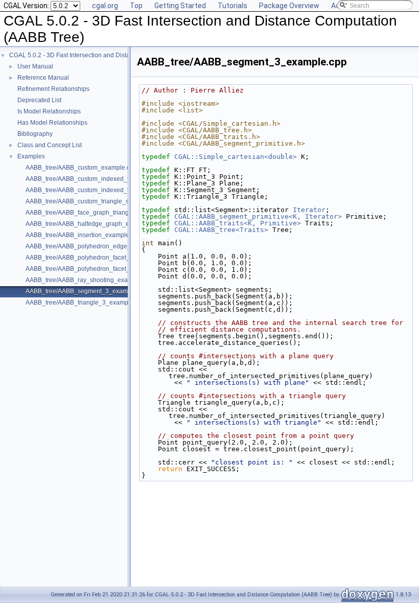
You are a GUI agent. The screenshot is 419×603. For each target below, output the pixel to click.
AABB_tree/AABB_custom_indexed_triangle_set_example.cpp (112, 190)
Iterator (309, 210)
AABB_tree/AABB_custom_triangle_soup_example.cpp (102, 201)
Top (136, 6)
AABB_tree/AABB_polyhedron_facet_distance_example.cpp (109, 257)
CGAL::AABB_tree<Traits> (221, 230)
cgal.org (105, 6)
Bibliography (35, 133)
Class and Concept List (49, 145)
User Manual (35, 66)
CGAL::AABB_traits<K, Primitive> (237, 223)
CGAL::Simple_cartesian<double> (235, 156)
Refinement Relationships (53, 88)
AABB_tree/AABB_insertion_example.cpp (83, 235)
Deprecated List (39, 100)
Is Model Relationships (49, 111)
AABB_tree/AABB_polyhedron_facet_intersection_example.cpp (113, 268)
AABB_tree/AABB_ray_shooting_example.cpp (89, 280)
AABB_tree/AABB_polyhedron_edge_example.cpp (96, 246)
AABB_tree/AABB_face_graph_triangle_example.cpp (99, 212)
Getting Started (180, 6)
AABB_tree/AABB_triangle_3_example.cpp (85, 302)
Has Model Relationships (52, 122)
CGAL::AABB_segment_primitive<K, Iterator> (258, 216)
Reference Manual (43, 77)
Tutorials (232, 6)
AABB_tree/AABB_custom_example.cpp (81, 167)
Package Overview (289, 6)
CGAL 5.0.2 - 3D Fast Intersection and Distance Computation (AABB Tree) (111, 55)
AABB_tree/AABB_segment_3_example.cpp (87, 291)
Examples (31, 156)
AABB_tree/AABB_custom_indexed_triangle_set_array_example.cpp (121, 178)
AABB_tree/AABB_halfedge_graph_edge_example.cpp (102, 223)
